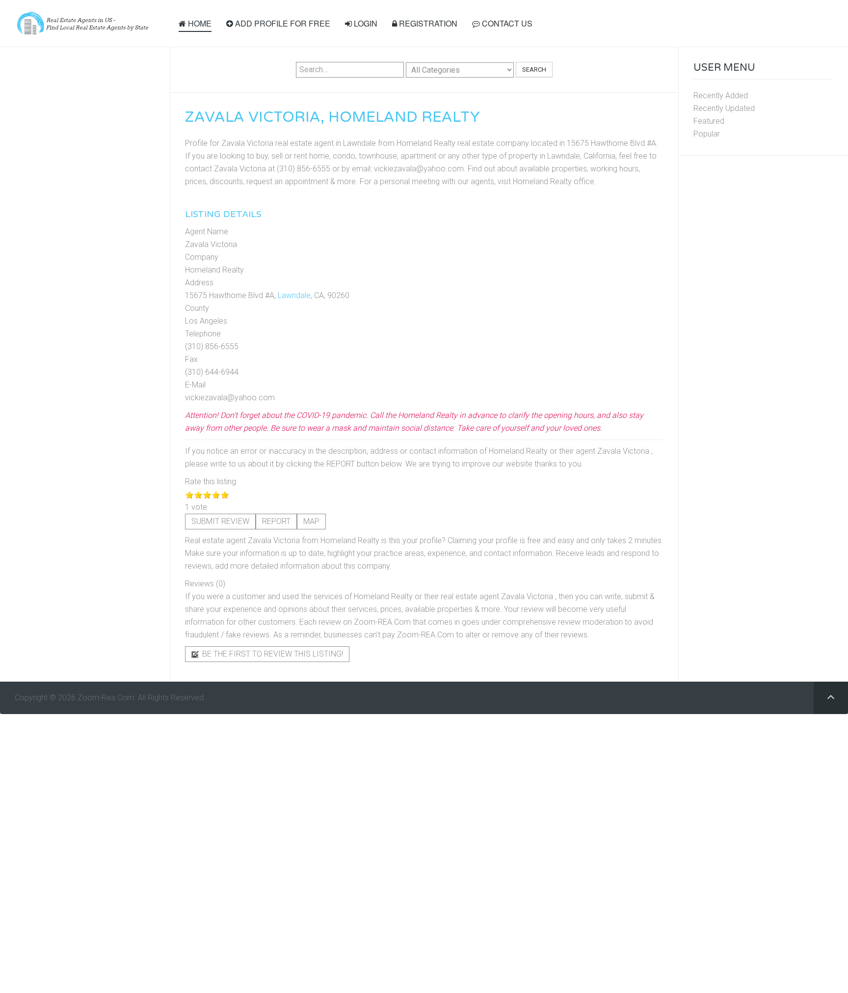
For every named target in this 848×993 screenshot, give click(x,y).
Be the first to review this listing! (271, 654)
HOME (199, 23)
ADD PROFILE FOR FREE (281, 23)
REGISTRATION (427, 23)
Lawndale (294, 295)
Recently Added (720, 95)
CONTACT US (506, 23)
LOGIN (364, 23)
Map (311, 521)
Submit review (220, 521)
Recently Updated (724, 108)
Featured (708, 121)
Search (534, 69)
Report (276, 521)
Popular (706, 133)
